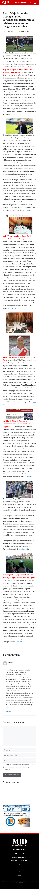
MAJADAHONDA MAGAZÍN (20, 3)
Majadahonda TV (19, 857)
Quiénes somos (19, 849)
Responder (8, 711)
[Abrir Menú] (35, 3)
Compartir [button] (10, 31)
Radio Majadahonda (19, 861)
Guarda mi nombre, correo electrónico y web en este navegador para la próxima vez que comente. (20, 767)
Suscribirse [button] (23, 31)
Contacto (19, 853)
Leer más (28, 210)
